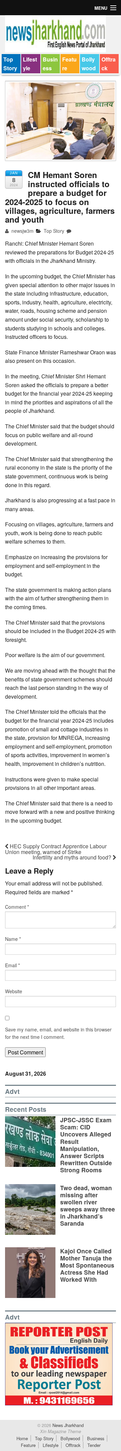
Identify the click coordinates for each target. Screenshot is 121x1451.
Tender (93, 1445)
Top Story (10, 63)
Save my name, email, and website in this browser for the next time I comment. (58, 1033)
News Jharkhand (67, 1425)
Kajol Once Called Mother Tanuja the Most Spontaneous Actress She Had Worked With (87, 1265)
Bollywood (89, 63)
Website (13, 991)
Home (22, 1438)
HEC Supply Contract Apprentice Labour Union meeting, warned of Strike (56, 849)
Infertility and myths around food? (73, 857)
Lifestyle (30, 63)
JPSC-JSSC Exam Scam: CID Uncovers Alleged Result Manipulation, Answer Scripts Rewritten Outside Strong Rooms (86, 1145)
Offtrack (109, 63)
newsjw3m (22, 230)
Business (50, 63)
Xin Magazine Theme (60, 1431)
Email (12, 965)
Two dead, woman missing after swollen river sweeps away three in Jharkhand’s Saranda (87, 1205)
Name (13, 938)
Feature (69, 63)
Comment (17, 906)
